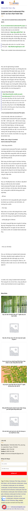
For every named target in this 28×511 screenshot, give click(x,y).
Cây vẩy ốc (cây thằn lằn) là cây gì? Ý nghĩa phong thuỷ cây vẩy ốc (14, 385)
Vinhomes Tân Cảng (14, 481)
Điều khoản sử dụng (19, 508)
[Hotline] (4, 507)
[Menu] (2, 2)
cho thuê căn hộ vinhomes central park (11, 489)
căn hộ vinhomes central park (15, 483)
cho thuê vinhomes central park (16, 487)
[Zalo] (4, 499)
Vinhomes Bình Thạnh (6, 8)
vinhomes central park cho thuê (12, 494)
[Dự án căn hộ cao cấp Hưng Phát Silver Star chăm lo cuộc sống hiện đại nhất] (14, 351)
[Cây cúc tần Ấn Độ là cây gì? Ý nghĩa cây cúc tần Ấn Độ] (14, 304)
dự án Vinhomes (10, 500)
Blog (14, 8)
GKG (22, 502)
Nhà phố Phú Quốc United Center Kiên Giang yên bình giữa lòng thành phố (14, 408)
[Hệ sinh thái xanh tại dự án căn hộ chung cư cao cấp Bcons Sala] (14, 421)
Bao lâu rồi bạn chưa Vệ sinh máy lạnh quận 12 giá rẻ (14, 338)
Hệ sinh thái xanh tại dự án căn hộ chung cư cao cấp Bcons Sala (14, 432)
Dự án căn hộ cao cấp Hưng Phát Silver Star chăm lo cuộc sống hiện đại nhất (14, 362)
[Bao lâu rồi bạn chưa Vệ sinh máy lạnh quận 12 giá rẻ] (14, 327)
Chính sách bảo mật (9, 508)
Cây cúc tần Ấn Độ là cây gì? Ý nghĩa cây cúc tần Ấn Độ (14, 315)
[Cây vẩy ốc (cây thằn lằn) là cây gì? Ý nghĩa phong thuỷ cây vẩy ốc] (14, 374)
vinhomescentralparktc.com (18, 506)
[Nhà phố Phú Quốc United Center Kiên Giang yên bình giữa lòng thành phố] (14, 397)
